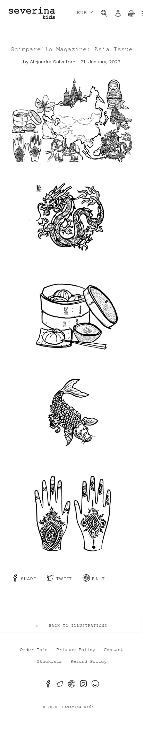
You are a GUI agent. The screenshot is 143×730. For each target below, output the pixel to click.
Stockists (49, 662)
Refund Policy (88, 662)
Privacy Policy (75, 650)
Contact (113, 650)
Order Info (34, 650)
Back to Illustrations (76, 626)
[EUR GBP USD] (84, 11)
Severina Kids (78, 707)
